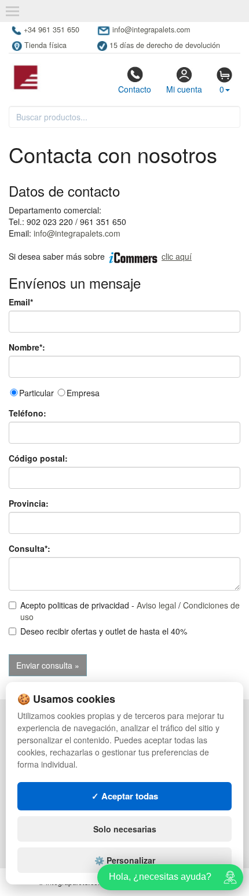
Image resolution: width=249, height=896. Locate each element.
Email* (21, 302)
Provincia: (29, 503)
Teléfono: (27, 413)
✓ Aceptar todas (124, 796)
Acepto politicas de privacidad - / (130, 610)
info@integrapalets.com (77, 233)
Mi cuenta (184, 89)
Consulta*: (29, 548)
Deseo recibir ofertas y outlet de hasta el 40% (103, 631)
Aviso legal (156, 605)
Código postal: (38, 458)
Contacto (134, 89)
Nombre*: (27, 347)
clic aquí (177, 256)
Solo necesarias (124, 829)
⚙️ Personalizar (124, 860)
